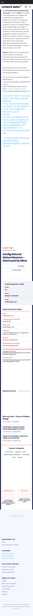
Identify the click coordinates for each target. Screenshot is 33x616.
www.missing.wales (8, 556)
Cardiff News (8, 248)
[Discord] (5, 611)
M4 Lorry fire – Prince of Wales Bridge (16, 417)
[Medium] (16, 611)
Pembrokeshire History (12, 313)
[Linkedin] (12, 611)
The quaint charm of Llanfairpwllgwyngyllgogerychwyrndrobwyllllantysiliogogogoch (16, 352)
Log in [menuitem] (2, 2)
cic (6, 290)
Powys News (4, 314)
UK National (17, 317)
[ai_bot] (13, 266)
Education (7, 298)
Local (2, 309)
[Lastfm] (9, 611)
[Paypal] (20, 611)
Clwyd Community (20, 295)
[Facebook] (8, 275)
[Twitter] (12, 275)
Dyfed (20, 297)
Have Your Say (21, 303)
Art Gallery (13, 293)
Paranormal (11, 311)
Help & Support (9, 305)
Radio (7, 287)
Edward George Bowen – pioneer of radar (25, 500)
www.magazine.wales (16, 516)
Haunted (13, 303)
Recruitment (18, 314)
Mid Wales (16, 309)
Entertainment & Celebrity (18, 298)
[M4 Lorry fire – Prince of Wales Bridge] (16, 404)
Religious (8, 316)
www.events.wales (7, 558)
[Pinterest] (16, 275)
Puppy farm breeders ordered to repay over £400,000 (15, 437)
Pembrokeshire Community (23, 311)
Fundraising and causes (10, 301)
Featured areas (8, 357)
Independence (17, 306)
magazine (8, 309)
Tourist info (9, 317)
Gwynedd (6, 303)
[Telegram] (24, 611)
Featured (18, 300)
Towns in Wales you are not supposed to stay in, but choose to (16, 333)
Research (14, 316)
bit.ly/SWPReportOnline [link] (16, 89)
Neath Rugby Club (8, 327)
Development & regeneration (10, 297)
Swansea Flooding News (10, 340)
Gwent (20, 301)
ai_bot (22, 266)
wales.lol (17, 319)
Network (23, 309)
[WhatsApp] (20, 275)
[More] (24, 275)
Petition (22, 313)
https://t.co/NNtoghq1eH (16, 117)
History (17, 305)
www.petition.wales (8, 553)
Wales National (8, 319)
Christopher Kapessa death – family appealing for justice (14, 428)
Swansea (5, 337)
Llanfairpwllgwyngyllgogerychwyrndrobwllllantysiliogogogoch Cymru (16, 360)
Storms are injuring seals (10, 345)
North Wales (3, 311)
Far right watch (10, 300)
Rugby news (22, 316)
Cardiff (19, 293)
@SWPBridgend (19, 122)
